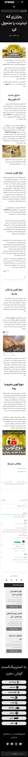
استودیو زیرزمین (8, 753)
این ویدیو (8, 76)
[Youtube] (20, 744)
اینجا (4, 117)
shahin (23, 544)
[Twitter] (8, 744)
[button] (14, 6)
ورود (2, 500)
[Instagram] (16, 744)
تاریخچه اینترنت (21, 468)
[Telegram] (12, 744)
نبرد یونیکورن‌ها (21, 471)
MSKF (17, 546)
